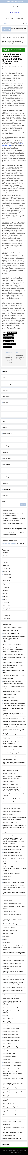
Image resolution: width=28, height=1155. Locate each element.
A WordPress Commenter (9, 543)
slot (4, 421)
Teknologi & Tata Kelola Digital (10, 1043)
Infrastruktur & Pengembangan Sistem (12, 753)
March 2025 (6, 602)
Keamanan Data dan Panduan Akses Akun (13, 802)
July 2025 (5, 590)
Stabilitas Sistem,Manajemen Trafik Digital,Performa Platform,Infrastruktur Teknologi (12, 1003)
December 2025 (7, 574)
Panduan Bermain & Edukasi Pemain (12, 849)
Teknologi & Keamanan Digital (10, 1034)
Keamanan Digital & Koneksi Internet (12, 811)
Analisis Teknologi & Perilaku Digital (12, 644)
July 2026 (5, 552)
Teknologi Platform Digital (9, 1104)
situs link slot (6, 415)
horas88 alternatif (8, 335)
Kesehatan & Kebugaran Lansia (10, 822)
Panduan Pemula (7, 876)
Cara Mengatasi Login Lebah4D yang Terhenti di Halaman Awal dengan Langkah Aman (13, 1)
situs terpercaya (7, 458)
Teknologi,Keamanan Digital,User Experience (12, 50)
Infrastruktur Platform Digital (10, 756)
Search (4, 501)
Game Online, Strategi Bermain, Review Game (14, 718)
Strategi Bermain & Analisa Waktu (11, 1007)
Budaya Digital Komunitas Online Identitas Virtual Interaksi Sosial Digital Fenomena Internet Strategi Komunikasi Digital (13, 649)
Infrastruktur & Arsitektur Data (10, 749)
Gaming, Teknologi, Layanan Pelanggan (12, 746)
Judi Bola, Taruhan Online (9, 759)
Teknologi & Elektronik (8, 1025)
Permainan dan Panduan (9, 897)
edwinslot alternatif (8, 678)
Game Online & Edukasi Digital (10, 700)
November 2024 (7, 615)
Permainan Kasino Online (9, 911)
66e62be (6, 66)
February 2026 (6, 568)
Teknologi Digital (7, 1059)
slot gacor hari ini (7, 433)
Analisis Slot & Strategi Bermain (11, 633)
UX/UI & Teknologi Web (9, 1135)
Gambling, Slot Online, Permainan (11, 691)
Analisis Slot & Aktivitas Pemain (11, 630)
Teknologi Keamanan (8, 1096)
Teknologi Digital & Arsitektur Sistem (12, 1062)
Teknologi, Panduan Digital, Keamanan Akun (14, 1107)
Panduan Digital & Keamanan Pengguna (12, 855)
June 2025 (5, 593)
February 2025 (6, 605)
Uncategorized (6, 1124)
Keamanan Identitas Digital (9, 814)
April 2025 (5, 599)
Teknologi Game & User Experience (12, 1088)
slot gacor (5, 427)
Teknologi (5, 1015)
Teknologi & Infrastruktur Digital (11, 1028)
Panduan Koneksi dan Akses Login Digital (13, 859)
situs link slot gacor (8, 384)
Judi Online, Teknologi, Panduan (11, 770)
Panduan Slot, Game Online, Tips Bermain (13, 882)
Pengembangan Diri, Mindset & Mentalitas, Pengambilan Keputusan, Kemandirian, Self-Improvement (13, 887)
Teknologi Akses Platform (9, 1056)
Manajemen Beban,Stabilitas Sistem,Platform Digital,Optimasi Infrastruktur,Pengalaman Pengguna (14, 827)
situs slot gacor (7, 396)
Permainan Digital (7, 900)
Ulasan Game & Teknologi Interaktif (12, 1121)
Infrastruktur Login (8, 338)
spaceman (5, 495)
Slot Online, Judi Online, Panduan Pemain (13, 957)
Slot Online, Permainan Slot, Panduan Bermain (14, 976)
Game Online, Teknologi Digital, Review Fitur (14, 721)
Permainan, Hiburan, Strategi (10, 924)
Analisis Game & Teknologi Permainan (12, 627)
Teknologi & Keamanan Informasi (11, 1037)
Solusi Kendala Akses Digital (10, 995)
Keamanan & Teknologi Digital (10, 784)
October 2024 (6, 618)
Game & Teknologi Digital (9, 694)
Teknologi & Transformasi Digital (11, 1047)
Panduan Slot (6, 879)
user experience (7, 347)
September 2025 (7, 584)
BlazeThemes (17, 1152)
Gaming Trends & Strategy (9, 734)
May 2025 (5, 596)
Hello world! (21, 543)
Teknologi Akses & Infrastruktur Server (12, 1050)
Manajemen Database (9, 344)
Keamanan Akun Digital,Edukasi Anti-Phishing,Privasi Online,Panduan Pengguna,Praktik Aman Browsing (12, 789)
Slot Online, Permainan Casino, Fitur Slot (13, 963)
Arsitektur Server (12, 332)
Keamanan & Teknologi (8, 781)
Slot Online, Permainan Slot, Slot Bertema (13, 979)
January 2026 (6, 571)
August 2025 (6, 587)
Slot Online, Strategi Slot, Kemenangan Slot (13, 987)
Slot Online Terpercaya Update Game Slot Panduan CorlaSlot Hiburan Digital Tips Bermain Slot (13, 947)
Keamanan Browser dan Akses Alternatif (13, 798)
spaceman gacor (7, 489)
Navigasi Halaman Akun (9, 832)
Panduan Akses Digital (8, 835)
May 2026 (5, 559)
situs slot (5, 390)
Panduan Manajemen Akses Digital (11, 873)
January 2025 (6, 609)
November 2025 (7, 577)
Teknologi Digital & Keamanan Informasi (13, 1068)
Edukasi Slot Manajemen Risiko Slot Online (14, 675)
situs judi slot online (8, 933)
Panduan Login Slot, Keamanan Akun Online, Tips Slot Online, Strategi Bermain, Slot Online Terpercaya (14, 868)
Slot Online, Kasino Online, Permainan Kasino (14, 960)
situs (4, 408)
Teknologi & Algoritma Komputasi (11, 1019)
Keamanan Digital (8, 341)
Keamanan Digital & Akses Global (11, 808)
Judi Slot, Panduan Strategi (9, 773)
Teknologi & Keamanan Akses (10, 1031)
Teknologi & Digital (7, 1022)
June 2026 (5, 556)
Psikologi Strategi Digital (9, 927)
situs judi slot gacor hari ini (10, 930)
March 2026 (6, 565)
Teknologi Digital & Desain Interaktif (12, 1065)
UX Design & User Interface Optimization (13, 1132)
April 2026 (5, 562)
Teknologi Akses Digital (9, 1053)
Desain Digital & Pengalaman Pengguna (13, 654)
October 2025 (6, 581)
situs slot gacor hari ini (9, 477)
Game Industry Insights (8, 697)
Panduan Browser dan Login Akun (11, 852)
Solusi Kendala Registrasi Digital (11, 998)
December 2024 (7, 612)
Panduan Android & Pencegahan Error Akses (14, 846)
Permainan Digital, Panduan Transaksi (12, 903)
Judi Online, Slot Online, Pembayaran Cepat (13, 767)
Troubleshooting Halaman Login (11, 1118)
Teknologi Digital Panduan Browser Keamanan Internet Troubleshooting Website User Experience (14, 1073)
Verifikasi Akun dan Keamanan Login (12, 1138)
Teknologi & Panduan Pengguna (11, 1040)
